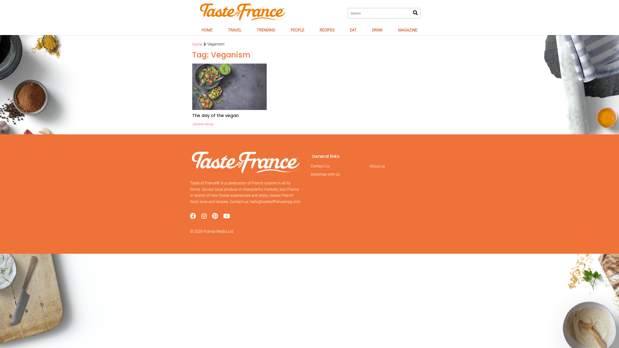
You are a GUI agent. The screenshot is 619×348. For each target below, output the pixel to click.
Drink (377, 30)
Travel (235, 30)
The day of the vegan (215, 115)
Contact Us (320, 166)
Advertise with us (325, 174)
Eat (353, 30)
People (297, 30)
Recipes (327, 30)
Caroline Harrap (202, 124)
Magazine (407, 30)
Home (207, 30)
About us (377, 166)
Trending (266, 30)
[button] (229, 115)
